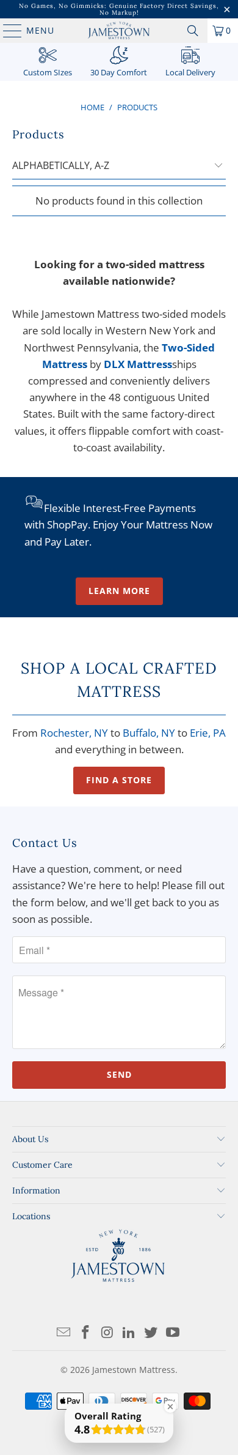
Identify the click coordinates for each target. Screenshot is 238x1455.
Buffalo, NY (149, 733)
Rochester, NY (74, 733)
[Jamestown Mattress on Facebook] (86, 1333)
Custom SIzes (47, 72)
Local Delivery (190, 72)
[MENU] (6, 30)
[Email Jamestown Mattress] (64, 1333)
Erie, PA (208, 733)
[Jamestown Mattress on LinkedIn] (129, 1333)
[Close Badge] (170, 1406)
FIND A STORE (119, 780)
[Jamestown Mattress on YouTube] (173, 1333)
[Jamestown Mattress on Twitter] (151, 1333)
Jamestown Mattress (133, 1369)
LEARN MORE (119, 590)
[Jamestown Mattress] (119, 30)
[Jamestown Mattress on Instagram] (107, 1333)
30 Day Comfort (118, 72)
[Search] (192, 30)
